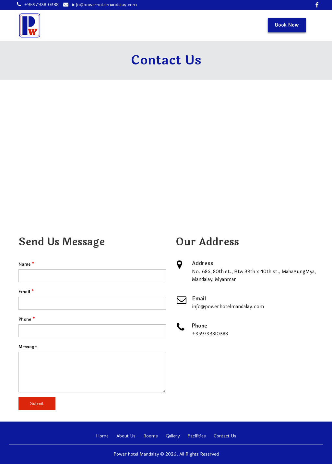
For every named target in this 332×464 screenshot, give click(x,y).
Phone (26, 319)
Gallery (173, 436)
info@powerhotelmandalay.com (104, 4)
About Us (126, 436)
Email (26, 292)
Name (26, 264)
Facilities (196, 436)
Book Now (287, 25)
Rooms (150, 436)
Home (102, 436)
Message (27, 347)
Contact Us (225, 436)
